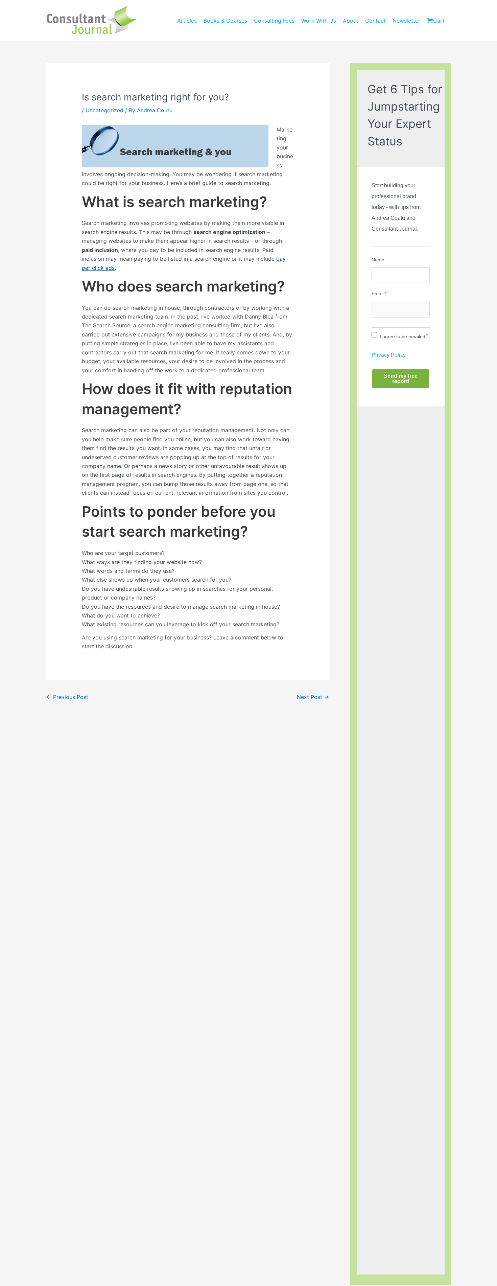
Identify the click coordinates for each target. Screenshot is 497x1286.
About (350, 20)
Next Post (313, 697)
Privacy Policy (389, 355)
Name (378, 259)
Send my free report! (401, 378)
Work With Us (318, 20)
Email (379, 293)
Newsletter (406, 20)
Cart (439, 20)
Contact (375, 20)
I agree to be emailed (402, 336)
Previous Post (67, 697)
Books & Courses (225, 20)
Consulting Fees (274, 20)
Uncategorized (104, 110)
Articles (187, 20)
